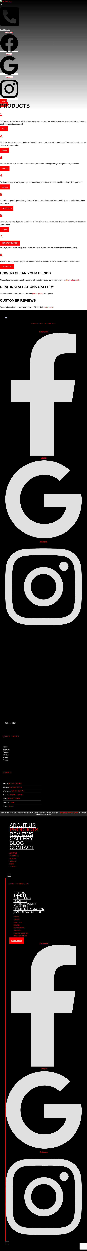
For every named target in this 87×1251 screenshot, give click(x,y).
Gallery (5, 757)
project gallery (37, 293)
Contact (5, 760)
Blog (11, 864)
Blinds (16, 917)
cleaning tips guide (72, 280)
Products (6, 752)
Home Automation (20, 933)
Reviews (6, 755)
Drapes (16, 925)
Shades (16, 919)
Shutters (17, 922)
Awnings (16, 930)
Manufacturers (27, 912)
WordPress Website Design (69, 812)
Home (5, 747)
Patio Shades (18, 928)
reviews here (48, 307)
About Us (6, 749)
